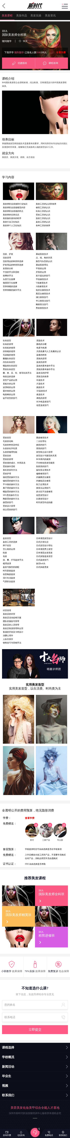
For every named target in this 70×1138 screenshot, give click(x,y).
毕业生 (6, 1076)
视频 (5, 1085)
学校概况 (8, 1057)
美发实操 (35, 15)
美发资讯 (50, 15)
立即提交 (35, 1029)
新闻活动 (8, 1066)
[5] (35, 1132)
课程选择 (8, 1047)
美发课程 (7, 15)
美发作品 (21, 15)
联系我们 (8, 1095)
